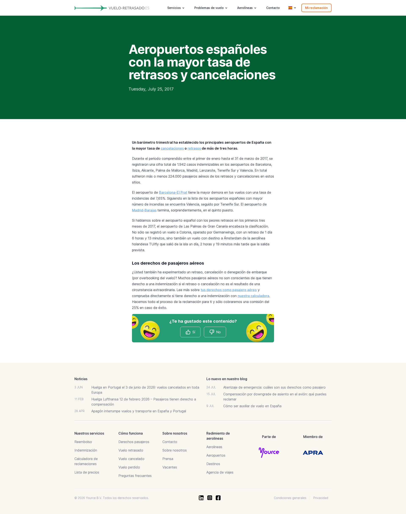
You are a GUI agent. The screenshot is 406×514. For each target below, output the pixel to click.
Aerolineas (214, 447)
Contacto (273, 8)
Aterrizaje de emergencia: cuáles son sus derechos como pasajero (274, 387)
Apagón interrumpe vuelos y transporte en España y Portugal (138, 411)
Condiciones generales (290, 498)
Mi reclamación (316, 8)
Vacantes (169, 467)
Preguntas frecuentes (135, 476)
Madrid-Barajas (144, 210)
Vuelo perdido (129, 467)
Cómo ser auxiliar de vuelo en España (252, 406)
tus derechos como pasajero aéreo (229, 290)
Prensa (167, 459)
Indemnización (85, 450)
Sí (193, 332)
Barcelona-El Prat (173, 192)
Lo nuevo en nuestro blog (226, 379)
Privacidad (320, 498)
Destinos (213, 464)
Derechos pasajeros (133, 442)
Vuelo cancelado (131, 459)
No (218, 332)
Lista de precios (86, 472)
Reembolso (83, 442)
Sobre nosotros (174, 450)
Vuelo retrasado (130, 450)
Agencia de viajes (219, 472)
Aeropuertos (215, 455)
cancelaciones (172, 148)
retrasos (194, 148)
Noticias (80, 379)
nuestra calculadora (253, 296)
